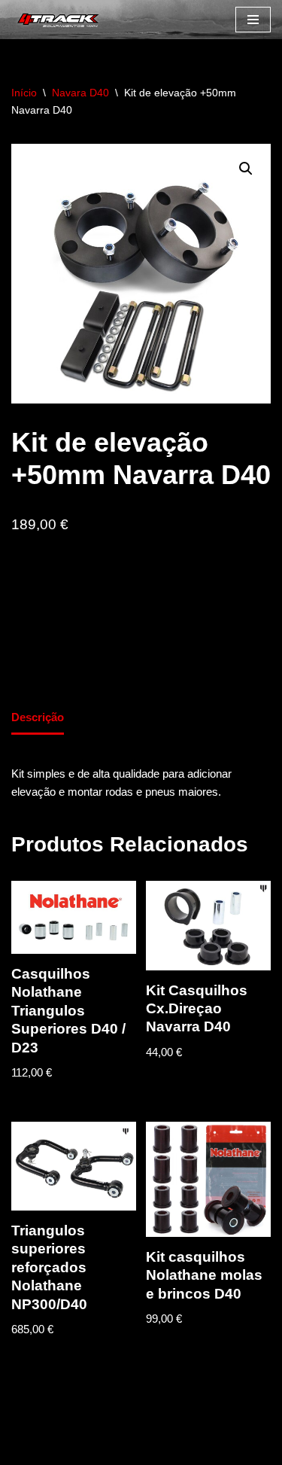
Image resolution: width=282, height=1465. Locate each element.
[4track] (56, 20)
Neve (24, 1449)
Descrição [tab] (37, 717)
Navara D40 (80, 93)
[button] (245, 168)
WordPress (134, 1449)
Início (24, 93)
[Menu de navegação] (253, 19)
